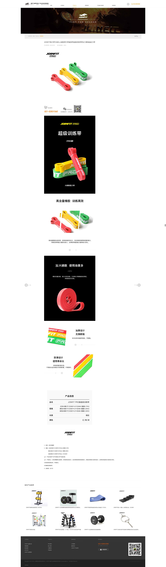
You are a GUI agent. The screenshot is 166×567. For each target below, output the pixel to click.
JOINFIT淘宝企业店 (42, 565)
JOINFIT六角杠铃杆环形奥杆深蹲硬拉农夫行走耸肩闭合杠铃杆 (128, 529)
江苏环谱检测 (58, 565)
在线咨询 (104, 549)
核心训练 (50, 545)
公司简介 (62, 5)
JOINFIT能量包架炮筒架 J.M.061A (34, 507)
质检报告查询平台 (65, 565)
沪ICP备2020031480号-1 (135, 561)
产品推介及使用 (100, 5)
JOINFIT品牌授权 (28, 552)
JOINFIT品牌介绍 (28, 543)
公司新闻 (73, 543)
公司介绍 (26, 550)
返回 (135, 36)
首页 (51, 5)
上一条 (29, 285)
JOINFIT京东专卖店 (33, 565)
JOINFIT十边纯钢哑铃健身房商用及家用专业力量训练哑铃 (68, 507)
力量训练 (41, 36)
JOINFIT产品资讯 (74, 548)
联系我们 (114, 5)
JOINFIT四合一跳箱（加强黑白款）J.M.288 (124, 507)
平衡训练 (50, 550)
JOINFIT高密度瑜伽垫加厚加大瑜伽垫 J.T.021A (95, 507)
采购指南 (26, 545)
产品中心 (74, 5)
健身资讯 (73, 545)
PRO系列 (50, 543)
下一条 (135, 285)
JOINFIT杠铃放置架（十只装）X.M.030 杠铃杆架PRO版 (68, 529)
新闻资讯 (87, 5)
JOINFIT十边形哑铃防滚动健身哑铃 (92, 529)
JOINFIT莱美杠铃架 (30, 529)
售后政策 (26, 548)
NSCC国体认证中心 (51, 565)
